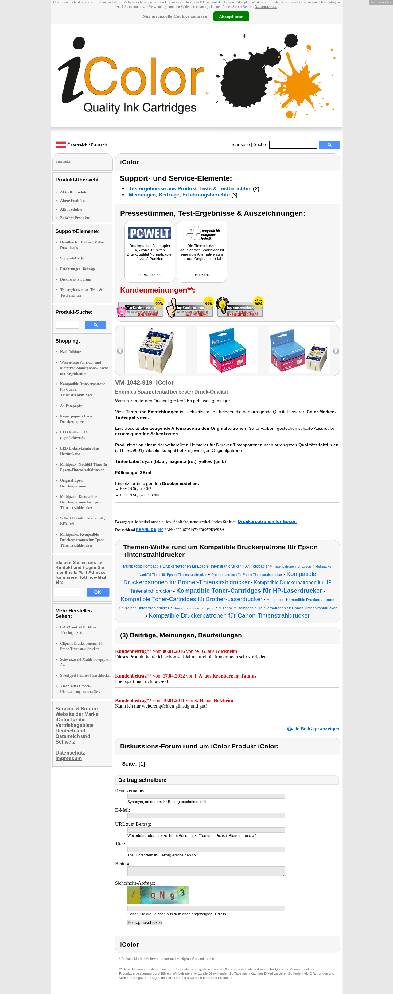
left (120, 351)
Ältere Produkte (72, 201)
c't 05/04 (202, 275)
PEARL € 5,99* (149, 529)
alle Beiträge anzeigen (315, 728)
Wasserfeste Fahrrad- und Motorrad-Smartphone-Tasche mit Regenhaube (84, 368)
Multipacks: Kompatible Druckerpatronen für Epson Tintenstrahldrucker (82, 540)
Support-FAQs (72, 258)
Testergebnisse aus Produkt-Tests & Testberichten (190, 189)
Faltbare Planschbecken (85, 675)
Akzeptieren (231, 16)
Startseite (241, 144)
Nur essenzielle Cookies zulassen (174, 16)
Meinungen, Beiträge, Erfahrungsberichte (179, 195)
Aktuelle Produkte (74, 192)
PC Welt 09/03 (150, 275)
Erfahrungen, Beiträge (77, 269)
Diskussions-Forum (75, 279)
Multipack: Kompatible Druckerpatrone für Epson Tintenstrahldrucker (81, 502)
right (336, 351)
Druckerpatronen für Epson (267, 521)
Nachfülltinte (70, 352)
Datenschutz (266, 7)
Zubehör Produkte (75, 218)
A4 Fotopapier (71, 406)
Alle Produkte (71, 209)
